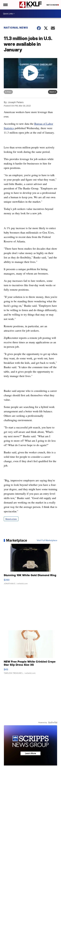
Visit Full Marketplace (47, 540)
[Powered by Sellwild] (52, 722)
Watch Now (51, 5)
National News (16, 27)
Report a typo (11, 518)
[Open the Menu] (5, 5)
